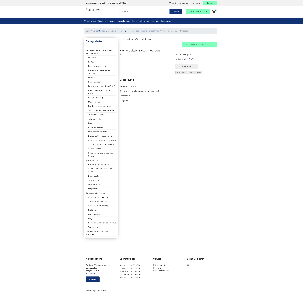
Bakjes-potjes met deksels (100, 136)
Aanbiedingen (153, 21)
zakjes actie (93, 189)
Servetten (92, 57)
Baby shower (94, 214)
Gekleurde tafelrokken (98, 201)
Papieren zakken (95, 127)
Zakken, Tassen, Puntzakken (101, 144)
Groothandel (166, 21)
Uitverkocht (186, 67)
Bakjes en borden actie (98, 164)
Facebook (92, 273)
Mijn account (159, 265)
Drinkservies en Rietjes (98, 132)
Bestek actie (93, 176)
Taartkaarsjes (94, 227)
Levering (157, 268)
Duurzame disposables (98, 66)
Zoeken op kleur (138, 21)
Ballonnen (93, 210)
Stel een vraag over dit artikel (189, 72)
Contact (210, 3)
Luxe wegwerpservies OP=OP (101, 86)
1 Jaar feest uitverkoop (98, 206)
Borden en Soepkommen (99, 106)
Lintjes (91, 218)
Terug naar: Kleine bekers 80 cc (199, 45)
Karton (91, 62)
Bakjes (91, 123)
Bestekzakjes (94, 82)
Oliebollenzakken (96, 115)
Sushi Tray (92, 77)
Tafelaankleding (95, 119)
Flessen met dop (95, 97)
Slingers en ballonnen (107, 21)
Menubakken (94, 102)
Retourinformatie (161, 271)
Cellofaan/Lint (94, 149)
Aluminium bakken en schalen (102, 140)
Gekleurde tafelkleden (98, 197)
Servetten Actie (95, 180)
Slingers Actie (94, 184)
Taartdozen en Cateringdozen (101, 110)
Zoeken (176, 12)
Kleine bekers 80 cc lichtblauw (137, 39)
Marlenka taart (124, 21)
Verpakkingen (90, 21)
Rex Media (101, 291)
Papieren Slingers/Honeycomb (102, 223)
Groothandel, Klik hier (197, 11)
